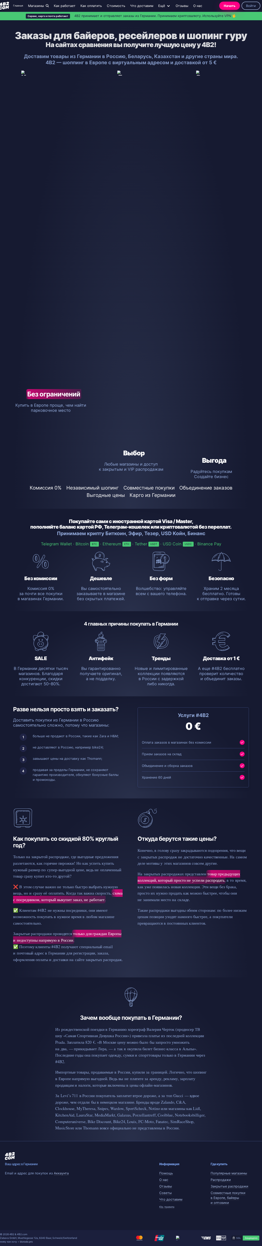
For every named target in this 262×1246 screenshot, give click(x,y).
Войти (251, 6)
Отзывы (182, 6)
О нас (197, 6)
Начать (229, 6)
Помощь (166, 1173)
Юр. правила (166, 1206)
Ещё (161, 6)
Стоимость (116, 6)
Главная (18, 5)
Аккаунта (61, 1173)
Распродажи (221, 1180)
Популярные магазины (229, 1173)
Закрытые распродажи (229, 1186)
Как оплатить (91, 6)
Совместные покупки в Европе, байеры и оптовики (228, 1198)
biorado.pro (26, 1241)
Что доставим (141, 6)
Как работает (65, 6)
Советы (165, 1193)
